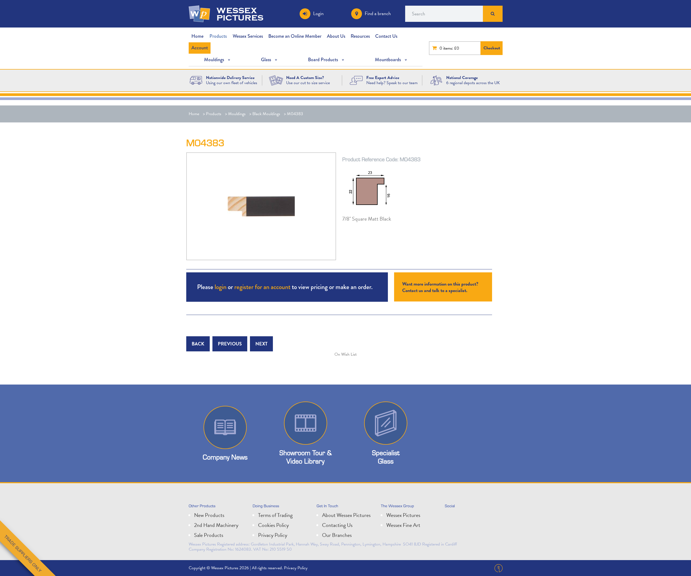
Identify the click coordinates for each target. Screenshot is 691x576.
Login (318, 13)
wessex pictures (239, 14)
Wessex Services (248, 36)
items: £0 (451, 48)
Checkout (491, 48)
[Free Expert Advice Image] (356, 80)
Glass (266, 59)
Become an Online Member (294, 36)
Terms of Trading (275, 515)
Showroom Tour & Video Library (305, 457)
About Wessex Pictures (346, 515)
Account (199, 47)
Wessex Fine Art (403, 525)
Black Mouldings (266, 114)
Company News (225, 457)
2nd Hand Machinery (216, 525)
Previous (230, 343)
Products (218, 36)
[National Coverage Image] (436, 80)
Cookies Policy (273, 525)
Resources (360, 36)
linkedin (462, 517)
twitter (450, 517)
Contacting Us (337, 525)
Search (492, 14)
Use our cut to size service (308, 83)
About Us (336, 36)
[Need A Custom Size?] (276, 80)
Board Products (323, 59)
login (220, 287)
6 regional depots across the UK (473, 83)
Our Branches (337, 535)
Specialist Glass (385, 457)
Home (197, 36)
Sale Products (208, 535)
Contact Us (386, 36)
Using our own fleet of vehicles (231, 83)
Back (198, 343)
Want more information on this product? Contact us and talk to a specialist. (440, 287)
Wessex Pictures (403, 515)
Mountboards (388, 59)
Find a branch (378, 13)
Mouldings (214, 59)
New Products (209, 515)
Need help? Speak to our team (392, 83)
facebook (474, 517)
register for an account (262, 287)
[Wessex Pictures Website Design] (196, 80)
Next (261, 343)
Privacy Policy (272, 535)
